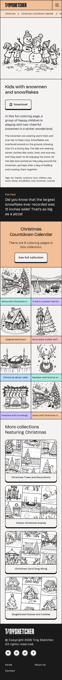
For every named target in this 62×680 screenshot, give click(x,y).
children (42, 178)
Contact (10, 670)
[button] (31, 48)
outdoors (27, 178)
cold (33, 181)
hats (35, 178)
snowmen (41, 181)
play (50, 178)
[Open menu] (57, 5)
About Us (40, 664)
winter (15, 181)
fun (12, 178)
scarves (51, 181)
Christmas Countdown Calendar (37, 13)
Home (8, 664)
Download (21, 104)
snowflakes (24, 181)
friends (18, 178)
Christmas (10, 13)
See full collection (31, 257)
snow (8, 181)
